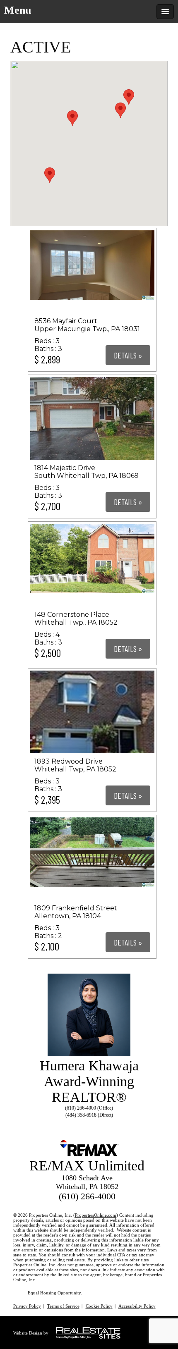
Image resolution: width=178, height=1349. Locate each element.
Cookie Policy (99, 1306)
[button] (49, 175)
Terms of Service (63, 1306)
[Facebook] (80, 1125)
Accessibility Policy (137, 1306)
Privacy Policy (27, 1306)
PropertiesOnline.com (95, 1215)
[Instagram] (95, 1125)
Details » (128, 355)
